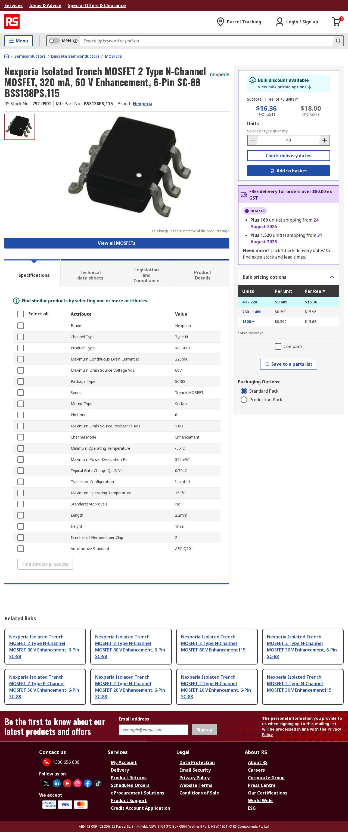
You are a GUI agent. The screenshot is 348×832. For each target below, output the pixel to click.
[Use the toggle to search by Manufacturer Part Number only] (75, 41)
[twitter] (46, 783)
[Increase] (324, 140)
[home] (6, 56)
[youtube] (67, 783)
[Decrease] (253, 140)
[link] (284, 87)
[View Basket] (337, 21)
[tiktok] (98, 783)
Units (253, 124)
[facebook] (88, 783)
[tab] (32, 273)
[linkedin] (57, 783)
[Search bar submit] (337, 41)
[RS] (12, 21)
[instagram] (77, 783)
